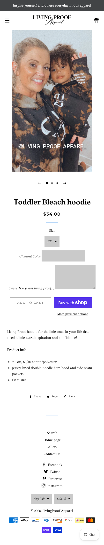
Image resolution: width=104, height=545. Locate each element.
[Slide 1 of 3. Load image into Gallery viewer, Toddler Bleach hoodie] (47, 183)
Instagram (54, 486)
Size (52, 230)
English (39, 499)
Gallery (52, 447)
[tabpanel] (52, 100)
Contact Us (52, 454)
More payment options (72, 314)
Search (52, 433)
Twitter (54, 472)
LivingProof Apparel (58, 511)
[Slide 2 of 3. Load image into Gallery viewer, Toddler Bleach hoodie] (52, 183)
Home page (52, 440)
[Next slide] (64, 183)
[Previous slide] (39, 183)
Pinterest (54, 479)
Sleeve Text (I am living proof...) (31, 288)
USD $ (61, 499)
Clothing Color (30, 256)
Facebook (54, 465)
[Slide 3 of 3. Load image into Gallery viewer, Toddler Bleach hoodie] (56, 183)
